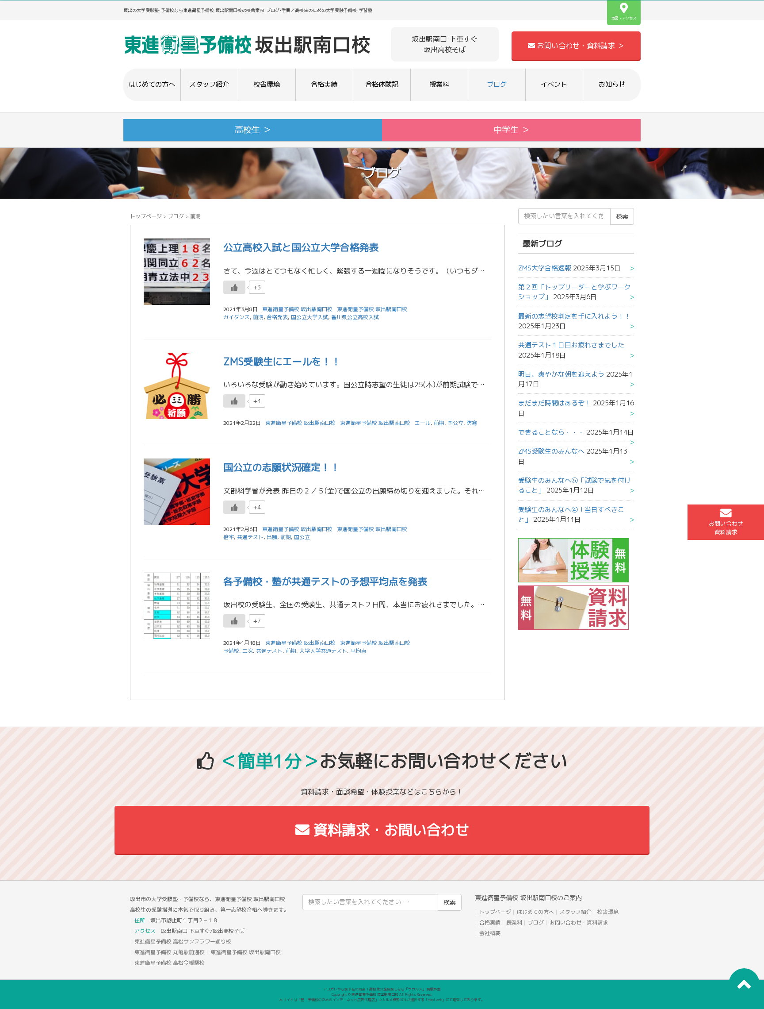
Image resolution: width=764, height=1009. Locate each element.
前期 (258, 317)
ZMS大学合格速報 (544, 268)
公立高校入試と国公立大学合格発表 (301, 247)
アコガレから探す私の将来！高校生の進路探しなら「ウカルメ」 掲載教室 (382, 989)
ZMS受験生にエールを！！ (282, 361)
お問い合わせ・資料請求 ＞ (579, 45)
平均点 (358, 651)
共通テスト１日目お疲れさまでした (571, 345)
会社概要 (489, 933)
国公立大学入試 (309, 317)
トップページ (146, 216)
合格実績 (324, 84)
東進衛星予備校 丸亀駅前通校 (169, 952)
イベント (554, 84)
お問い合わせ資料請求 (726, 528)
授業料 (439, 84)
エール (423, 423)
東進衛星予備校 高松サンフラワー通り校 (182, 941)
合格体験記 (381, 84)
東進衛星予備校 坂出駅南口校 (372, 309)
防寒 (471, 423)
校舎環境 (266, 84)
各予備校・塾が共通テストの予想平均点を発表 (325, 581)
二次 (247, 651)
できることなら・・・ (551, 432)
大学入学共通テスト (323, 651)
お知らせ (612, 84)
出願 (272, 537)
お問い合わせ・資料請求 (579, 922)
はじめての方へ (152, 84)
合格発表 (277, 317)
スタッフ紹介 (209, 84)
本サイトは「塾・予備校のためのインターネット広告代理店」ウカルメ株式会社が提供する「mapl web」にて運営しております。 (382, 999)
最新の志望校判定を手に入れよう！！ (574, 316)
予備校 (231, 651)
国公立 (455, 423)
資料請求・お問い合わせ (389, 830)
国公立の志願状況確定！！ (281, 467)
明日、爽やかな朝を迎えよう (561, 374)
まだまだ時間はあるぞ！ (554, 403)
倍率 (228, 537)
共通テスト (250, 537)
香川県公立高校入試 (355, 317)
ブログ (497, 84)
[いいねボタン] (234, 287)
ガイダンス (236, 317)
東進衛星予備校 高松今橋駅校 (169, 963)
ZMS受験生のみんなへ (551, 451)
